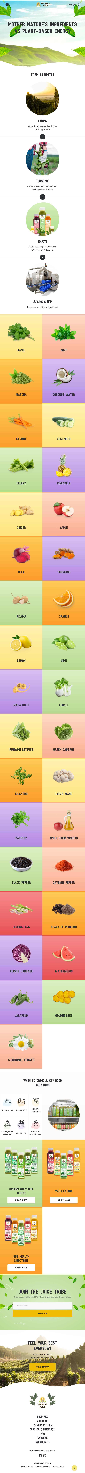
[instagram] (44, 1455)
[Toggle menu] (7, 4)
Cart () (71, 4)
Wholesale (42, 1442)
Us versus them (42, 1425)
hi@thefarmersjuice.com (42, 1451)
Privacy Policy (27, 1466)
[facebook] (40, 1455)
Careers (42, 1437)
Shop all (42, 1416)
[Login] (78, 4)
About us (42, 1421)
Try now (42, 1367)
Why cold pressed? (42, 1429)
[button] (74, 1468)
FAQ (42, 1433)
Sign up (42, 1314)
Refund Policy (58, 1466)
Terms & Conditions (42, 1466)
